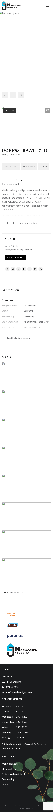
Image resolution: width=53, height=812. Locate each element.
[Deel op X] (13, 269)
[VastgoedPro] (11, 615)
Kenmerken (29, 166)
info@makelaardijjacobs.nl (18, 249)
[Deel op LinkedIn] (24, 269)
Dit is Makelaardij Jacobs (14, 774)
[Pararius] (15, 636)
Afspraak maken (15, 257)
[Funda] (12, 625)
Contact (6, 784)
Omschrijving (10, 166)
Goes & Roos (19, 806)
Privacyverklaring (26, 808)
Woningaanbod (10, 763)
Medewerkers (9, 769)
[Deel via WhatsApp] (29, 269)
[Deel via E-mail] (35, 269)
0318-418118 (11, 245)
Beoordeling (8, 779)
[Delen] (21, 95)
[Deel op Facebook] (7, 269)
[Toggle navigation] (47, 5)
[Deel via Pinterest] (18, 269)
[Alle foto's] (13, 95)
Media (43, 166)
